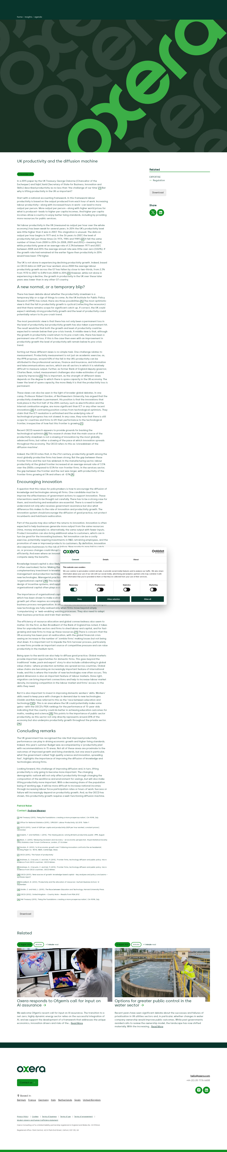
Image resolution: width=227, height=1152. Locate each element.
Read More (77, 1023)
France (32, 1100)
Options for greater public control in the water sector (153, 1003)
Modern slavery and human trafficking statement (37, 1120)
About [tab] (136, 560)
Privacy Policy (22, 1116)
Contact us (26, 1082)
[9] (72, 474)
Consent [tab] (75, 560)
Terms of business (49, 1116)
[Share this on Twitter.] (153, 213)
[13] (51, 713)
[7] (81, 423)
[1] (99, 187)
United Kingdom (92, 1100)
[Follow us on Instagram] (199, 1090)
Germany (43, 1100)
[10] (46, 580)
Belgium (21, 1100)
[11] (76, 631)
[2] (82, 238)
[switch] (100, 589)
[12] (32, 703)
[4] (81, 301)
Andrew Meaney (37, 810)
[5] (41, 375)
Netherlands (65, 1100)
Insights (28, 17)
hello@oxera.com (200, 1075)
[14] (19, 723)
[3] (68, 273)
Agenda (38, 17)
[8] (46, 433)
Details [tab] (106, 560)
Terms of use (65, 1116)
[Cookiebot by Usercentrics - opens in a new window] (153, 551)
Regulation (159, 180)
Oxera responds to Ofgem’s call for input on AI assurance (59, 1003)
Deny (79, 599)
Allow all (147, 599)
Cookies (35, 1116)
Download (25, 914)
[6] (32, 409)
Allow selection (113, 599)
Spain (77, 1100)
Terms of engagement (83, 1116)
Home (20, 17)
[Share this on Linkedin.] (160, 213)
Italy (53, 1100)
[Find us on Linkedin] (206, 1090)
